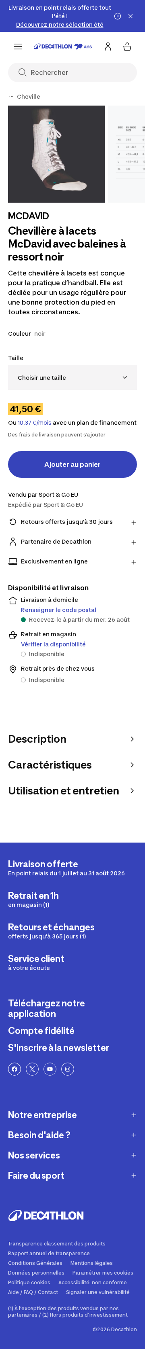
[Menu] (17, 46)
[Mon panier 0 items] (127, 46)
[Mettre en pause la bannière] (117, 16)
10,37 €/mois (35, 422)
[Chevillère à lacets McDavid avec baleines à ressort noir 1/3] (56, 154)
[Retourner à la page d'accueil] (63, 46)
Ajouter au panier (72, 464)
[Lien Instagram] (67, 1069)
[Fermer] (130, 16)
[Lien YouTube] (50, 1069)
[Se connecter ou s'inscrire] (108, 46)
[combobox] (72, 377)
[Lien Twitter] (32, 1069)
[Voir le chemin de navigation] (11, 96)
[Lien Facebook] (14, 1069)
